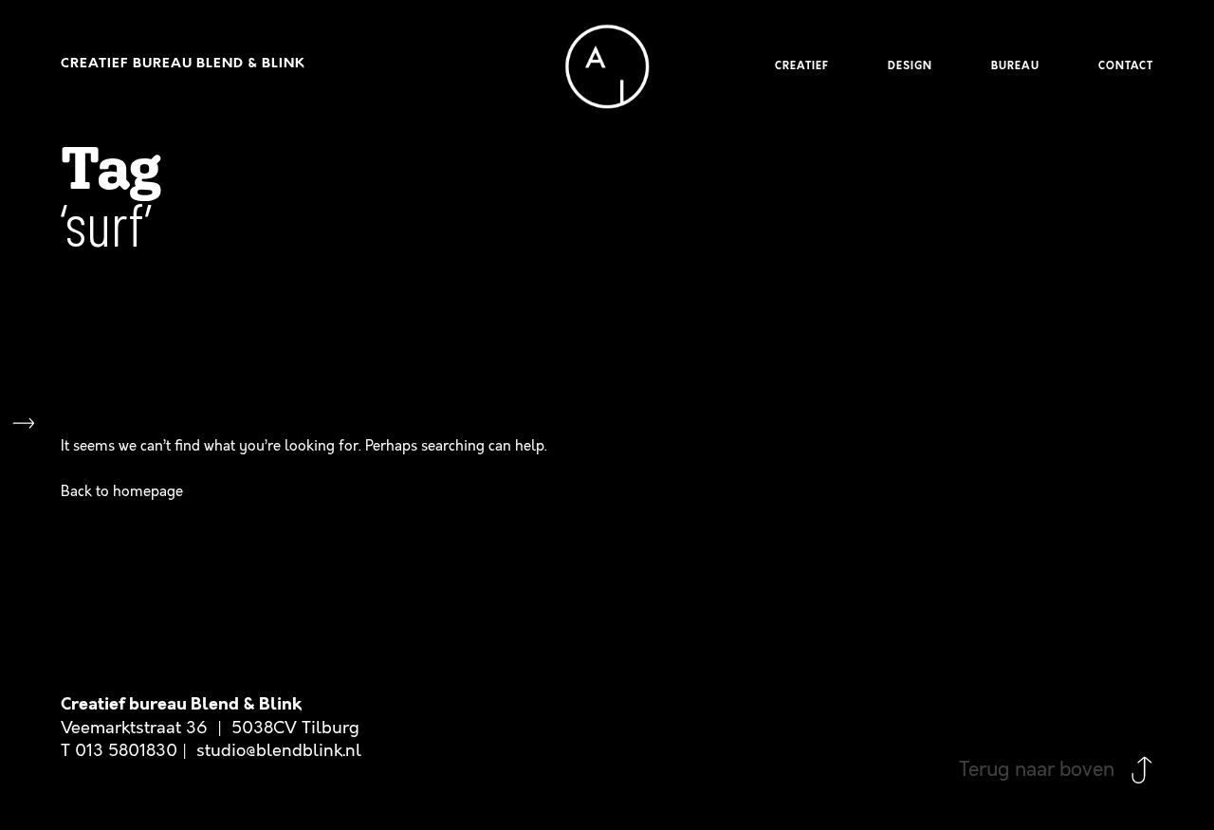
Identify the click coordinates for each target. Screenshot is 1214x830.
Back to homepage (122, 491)
